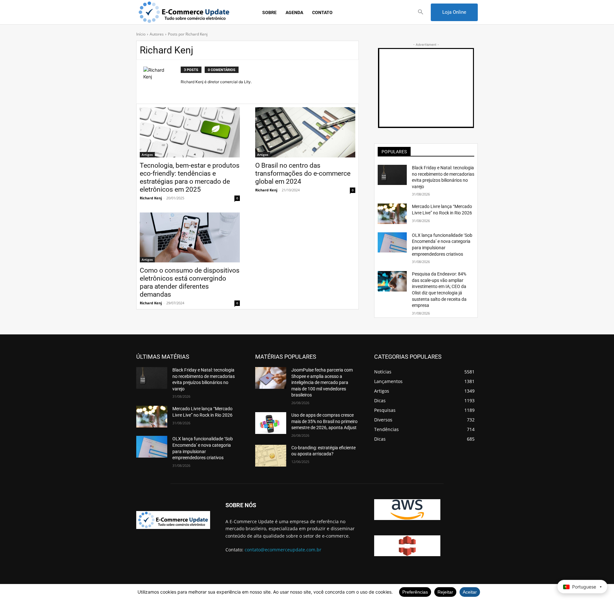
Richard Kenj (151, 198)
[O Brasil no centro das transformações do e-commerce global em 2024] (305, 132)
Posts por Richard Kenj (188, 34)
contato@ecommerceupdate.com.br (283, 550)
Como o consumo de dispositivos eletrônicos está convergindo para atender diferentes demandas (190, 282)
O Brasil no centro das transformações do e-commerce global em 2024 (302, 173)
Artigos (147, 154)
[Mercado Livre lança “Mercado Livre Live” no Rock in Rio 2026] (392, 214)
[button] (421, 12)
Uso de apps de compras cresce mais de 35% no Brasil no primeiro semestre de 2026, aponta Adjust (324, 421)
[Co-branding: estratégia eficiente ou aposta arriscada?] (270, 456)
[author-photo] (162, 82)
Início (141, 34)
